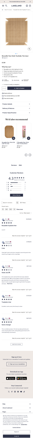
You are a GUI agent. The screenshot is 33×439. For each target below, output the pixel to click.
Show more (19, 209)
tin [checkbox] (14, 209)
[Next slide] (30, 155)
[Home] (2, 9)
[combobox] (25, 213)
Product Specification (9, 113)
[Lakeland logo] (16, 5)
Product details (7, 104)
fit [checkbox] (2, 209)
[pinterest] (18, 392)
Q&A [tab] (20, 165)
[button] (5, 1)
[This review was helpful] (26, 235)
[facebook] (12, 392)
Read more (9, 283)
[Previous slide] (26, 155)
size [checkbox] (6, 209)
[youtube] (21, 392)
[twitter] (9, 392)
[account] (27, 6)
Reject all (16, 431)
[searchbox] (9, 202)
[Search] (6, 5)
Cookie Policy (24, 424)
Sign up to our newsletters (17, 364)
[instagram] (15, 392)
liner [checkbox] (11, 209)
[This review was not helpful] (29, 235)
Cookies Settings (16, 427)
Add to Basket (20, 88)
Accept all (16, 436)
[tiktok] (24, 392)
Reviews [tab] (14, 165)
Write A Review (16, 195)
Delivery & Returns (8, 108)
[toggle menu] (3, 5)
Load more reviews (16, 344)
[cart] (30, 6)
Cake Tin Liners (8, 9)
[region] (16, 426)
